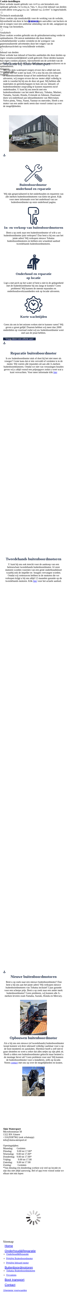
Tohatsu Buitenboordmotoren (20, 1270)
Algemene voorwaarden (15, 1290)
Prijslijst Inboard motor (17, 1262)
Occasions (11, 1275)
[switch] (1, 29)
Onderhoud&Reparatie (20, 1251)
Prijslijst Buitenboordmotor (19, 1258)
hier (55, 372)
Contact (10, 1285)
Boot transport (14, 1279)
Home (9, 1246)
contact (14, 1062)
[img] (33, 9)
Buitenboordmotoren (19, 1267)
